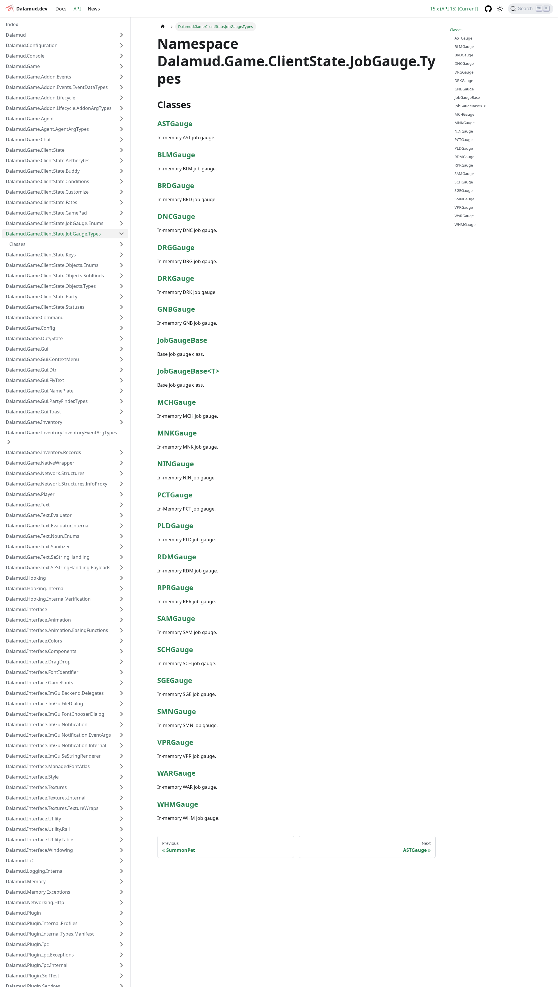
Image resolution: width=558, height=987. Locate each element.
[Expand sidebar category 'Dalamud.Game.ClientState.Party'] (121, 296)
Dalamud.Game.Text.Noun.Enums (42, 536)
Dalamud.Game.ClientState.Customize (47, 192)
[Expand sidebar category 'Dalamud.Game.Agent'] (121, 118)
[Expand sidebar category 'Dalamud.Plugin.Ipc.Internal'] (121, 965)
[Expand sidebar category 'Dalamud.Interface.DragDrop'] (121, 661)
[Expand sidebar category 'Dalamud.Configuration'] (121, 45)
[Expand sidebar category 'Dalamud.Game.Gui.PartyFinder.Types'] (121, 401)
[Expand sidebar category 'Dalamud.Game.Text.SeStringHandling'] (121, 557)
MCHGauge (176, 402)
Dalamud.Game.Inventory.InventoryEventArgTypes (61, 432)
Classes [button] (17, 244)
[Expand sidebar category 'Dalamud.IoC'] (121, 860)
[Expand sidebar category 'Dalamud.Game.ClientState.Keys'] (121, 254)
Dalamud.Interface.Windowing (39, 850)
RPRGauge (175, 587)
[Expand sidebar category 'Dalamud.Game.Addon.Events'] (121, 76)
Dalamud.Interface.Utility (33, 818)
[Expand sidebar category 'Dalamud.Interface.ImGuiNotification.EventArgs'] (121, 735)
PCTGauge (174, 494)
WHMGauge (177, 804)
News (94, 9)
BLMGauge (176, 154)
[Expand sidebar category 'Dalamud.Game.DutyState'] (121, 338)
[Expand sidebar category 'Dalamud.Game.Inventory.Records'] (121, 452)
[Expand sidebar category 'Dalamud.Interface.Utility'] (121, 818)
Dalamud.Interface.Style (32, 777)
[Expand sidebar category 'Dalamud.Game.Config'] (121, 328)
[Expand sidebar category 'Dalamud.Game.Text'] (121, 504)
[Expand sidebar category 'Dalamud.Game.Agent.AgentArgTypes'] (121, 129)
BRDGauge (175, 185)
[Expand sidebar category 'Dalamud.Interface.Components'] (121, 651)
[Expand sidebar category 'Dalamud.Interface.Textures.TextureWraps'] (121, 808)
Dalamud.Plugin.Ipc (27, 944)
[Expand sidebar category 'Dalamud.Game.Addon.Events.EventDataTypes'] (121, 87)
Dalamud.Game (23, 66)
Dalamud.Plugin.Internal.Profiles (42, 923)
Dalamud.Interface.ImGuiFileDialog (44, 703)
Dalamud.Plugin (23, 913)
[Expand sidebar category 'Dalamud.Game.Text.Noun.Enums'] (121, 536)
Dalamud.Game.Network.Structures (45, 473)
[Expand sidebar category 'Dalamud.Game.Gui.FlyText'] (121, 380)
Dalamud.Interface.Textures (36, 787)
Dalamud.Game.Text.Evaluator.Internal (48, 525)
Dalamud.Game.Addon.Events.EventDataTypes (57, 87)
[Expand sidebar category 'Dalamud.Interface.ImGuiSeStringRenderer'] (121, 756)
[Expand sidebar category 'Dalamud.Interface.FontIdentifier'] (121, 672)
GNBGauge (176, 309)
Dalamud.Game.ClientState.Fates (41, 202)
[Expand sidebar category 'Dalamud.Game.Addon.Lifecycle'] (121, 97)
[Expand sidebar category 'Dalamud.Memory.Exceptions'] (121, 892)
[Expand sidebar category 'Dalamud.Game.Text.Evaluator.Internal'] (121, 525)
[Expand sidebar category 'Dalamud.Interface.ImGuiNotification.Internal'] (121, 745)
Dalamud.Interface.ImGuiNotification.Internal (56, 745)
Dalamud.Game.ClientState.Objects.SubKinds (55, 275)
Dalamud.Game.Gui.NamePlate (40, 391)
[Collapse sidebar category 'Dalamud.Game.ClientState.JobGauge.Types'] (121, 233)
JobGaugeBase (182, 340)
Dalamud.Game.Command (35, 317)
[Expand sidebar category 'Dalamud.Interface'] (121, 609)
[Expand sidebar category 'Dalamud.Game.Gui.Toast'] (121, 411)
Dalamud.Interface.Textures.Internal (45, 798)
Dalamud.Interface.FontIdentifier (42, 672)
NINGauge (175, 463)
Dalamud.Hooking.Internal (35, 588)
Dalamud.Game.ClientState (35, 150)
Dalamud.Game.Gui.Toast (33, 411)
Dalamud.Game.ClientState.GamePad (46, 213)
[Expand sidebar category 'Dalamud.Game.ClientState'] (121, 150)
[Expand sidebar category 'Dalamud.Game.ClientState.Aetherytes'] (121, 160)
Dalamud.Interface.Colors (34, 641)
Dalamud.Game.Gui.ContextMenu (42, 359)
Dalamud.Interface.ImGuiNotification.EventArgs (58, 735)
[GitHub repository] (488, 8)
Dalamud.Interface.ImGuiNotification (46, 724)
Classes (456, 29)
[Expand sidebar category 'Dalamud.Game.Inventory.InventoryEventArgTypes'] (8, 442)
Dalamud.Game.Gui (27, 349)
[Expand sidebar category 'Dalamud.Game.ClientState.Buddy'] (121, 171)
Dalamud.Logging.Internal (35, 871)
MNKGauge (177, 433)
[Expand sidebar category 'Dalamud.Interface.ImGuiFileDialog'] (121, 703)
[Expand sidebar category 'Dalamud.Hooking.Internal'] (121, 588)
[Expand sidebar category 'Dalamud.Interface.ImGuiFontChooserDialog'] (121, 714)
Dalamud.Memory (26, 881)
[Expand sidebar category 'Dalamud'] (121, 35)
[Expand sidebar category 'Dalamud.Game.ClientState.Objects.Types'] (121, 286)
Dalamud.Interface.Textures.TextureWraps (52, 808)
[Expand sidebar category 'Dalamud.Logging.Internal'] (121, 871)
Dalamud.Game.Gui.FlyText (35, 380)
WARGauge (176, 773)
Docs (61, 9)
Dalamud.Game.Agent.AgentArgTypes (47, 129)
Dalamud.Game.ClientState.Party (41, 296)
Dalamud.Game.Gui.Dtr (31, 370)
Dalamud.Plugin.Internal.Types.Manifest (50, 934)
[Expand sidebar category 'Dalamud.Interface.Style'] (121, 776)
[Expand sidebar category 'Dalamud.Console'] (121, 55)
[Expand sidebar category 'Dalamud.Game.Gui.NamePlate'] (121, 390)
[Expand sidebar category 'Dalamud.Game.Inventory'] (121, 422)
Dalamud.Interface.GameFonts (39, 682)
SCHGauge (175, 649)
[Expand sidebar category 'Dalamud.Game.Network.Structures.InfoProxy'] (121, 483)
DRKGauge (175, 278)
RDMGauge (176, 556)
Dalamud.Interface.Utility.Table (39, 839)
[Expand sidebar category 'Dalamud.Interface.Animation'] (121, 619)
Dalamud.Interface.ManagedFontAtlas (48, 766)
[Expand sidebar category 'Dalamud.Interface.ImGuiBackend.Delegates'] (121, 693)
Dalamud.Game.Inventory (34, 422)
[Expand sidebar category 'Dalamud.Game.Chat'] (121, 139)
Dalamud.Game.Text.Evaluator (39, 515)
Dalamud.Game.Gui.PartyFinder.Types (47, 401)
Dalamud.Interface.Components (41, 651)
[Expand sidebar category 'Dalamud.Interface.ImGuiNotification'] (121, 724)
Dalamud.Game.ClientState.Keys (41, 254)
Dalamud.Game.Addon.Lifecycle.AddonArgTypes (59, 108)
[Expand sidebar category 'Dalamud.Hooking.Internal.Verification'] (121, 599)
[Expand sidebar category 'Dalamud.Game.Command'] (121, 317)
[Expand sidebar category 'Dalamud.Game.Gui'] (121, 349)
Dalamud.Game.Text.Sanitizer (38, 546)
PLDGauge (175, 525)
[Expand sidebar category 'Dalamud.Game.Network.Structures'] (121, 473)
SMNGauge (176, 711)
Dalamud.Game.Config (30, 328)
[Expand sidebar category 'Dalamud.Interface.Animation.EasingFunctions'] (121, 630)
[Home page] (162, 26)
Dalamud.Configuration (32, 45)
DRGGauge (175, 247)
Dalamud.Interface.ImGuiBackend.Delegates (55, 693)
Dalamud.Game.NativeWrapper (40, 463)
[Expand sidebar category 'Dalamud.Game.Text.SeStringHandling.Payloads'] (121, 567)
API (77, 9)
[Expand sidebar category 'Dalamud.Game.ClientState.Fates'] (121, 202)
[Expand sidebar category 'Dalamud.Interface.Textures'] (121, 787)
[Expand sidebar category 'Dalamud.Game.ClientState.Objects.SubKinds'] (121, 275)
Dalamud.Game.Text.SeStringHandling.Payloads (58, 567)
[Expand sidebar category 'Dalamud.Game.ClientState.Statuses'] (121, 307)
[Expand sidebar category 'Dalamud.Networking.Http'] (121, 902)
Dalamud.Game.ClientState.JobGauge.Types (53, 234)
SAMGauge (176, 618)
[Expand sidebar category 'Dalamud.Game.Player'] (121, 494)
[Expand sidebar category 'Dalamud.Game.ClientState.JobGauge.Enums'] (121, 223)
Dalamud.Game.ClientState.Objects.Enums (52, 265)
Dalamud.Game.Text (28, 504)
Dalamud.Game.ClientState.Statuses (45, 307)
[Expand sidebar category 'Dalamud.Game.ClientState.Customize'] (121, 192)
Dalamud (16, 35)
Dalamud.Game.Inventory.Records (43, 452)
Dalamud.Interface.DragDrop (38, 661)
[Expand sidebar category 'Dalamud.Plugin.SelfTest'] (121, 975)
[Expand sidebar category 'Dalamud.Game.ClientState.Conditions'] (121, 181)
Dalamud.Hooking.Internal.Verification (48, 599)
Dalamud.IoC (20, 860)
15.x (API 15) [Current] (454, 9)
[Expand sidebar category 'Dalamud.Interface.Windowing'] (121, 850)
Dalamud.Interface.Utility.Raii (38, 829)
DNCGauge (176, 216)
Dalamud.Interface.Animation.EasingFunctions (57, 630)
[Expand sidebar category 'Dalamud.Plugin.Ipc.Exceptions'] (121, 954)
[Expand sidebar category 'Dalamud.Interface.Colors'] (121, 640)
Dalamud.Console (25, 56)
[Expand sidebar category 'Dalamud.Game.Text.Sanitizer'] (121, 546)
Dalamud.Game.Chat (28, 139)
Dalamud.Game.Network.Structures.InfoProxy (56, 484)
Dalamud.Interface (26, 609)
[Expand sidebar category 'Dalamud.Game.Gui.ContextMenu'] (121, 359)
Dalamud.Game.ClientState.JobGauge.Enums (54, 223)
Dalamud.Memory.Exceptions (38, 892)
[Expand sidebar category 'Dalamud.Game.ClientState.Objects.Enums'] (121, 265)
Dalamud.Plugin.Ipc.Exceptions (40, 955)
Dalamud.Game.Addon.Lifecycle (40, 97)
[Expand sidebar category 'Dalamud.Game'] (121, 66)
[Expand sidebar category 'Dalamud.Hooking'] (121, 578)
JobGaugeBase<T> (188, 371)
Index (12, 24)
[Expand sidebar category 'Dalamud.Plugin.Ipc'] (121, 944)
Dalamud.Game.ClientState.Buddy (43, 171)
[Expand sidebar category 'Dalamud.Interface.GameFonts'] (121, 682)
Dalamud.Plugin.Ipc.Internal (36, 965)
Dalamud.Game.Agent (30, 118)
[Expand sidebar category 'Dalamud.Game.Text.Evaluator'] (121, 515)
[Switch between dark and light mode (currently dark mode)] (500, 8)
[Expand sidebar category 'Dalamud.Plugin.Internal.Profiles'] (121, 923)
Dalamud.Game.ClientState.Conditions (47, 181)
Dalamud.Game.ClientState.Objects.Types (51, 286)
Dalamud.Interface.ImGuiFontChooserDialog (55, 714)
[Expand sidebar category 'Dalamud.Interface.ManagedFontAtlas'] (121, 766)
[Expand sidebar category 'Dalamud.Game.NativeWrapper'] (121, 462)
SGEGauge (174, 680)
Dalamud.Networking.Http (35, 902)
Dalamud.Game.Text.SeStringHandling (48, 557)
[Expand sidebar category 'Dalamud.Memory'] (121, 881)
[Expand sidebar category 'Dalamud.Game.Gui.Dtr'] (121, 369)
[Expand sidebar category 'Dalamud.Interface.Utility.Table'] (121, 839)
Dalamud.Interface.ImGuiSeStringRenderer (53, 756)
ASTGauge (174, 123)
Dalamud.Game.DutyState (34, 338)
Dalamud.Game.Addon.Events (38, 77)
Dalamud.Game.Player (30, 494)
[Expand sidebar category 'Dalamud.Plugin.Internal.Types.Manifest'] (121, 933)
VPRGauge (175, 742)
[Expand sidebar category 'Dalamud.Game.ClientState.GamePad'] (121, 212)
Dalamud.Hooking (26, 578)
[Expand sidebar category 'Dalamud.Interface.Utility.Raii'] (121, 829)
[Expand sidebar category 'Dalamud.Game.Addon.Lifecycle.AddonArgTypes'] (121, 108)
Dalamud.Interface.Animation (38, 620)
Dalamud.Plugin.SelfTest (32, 975)
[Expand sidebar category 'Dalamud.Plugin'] (121, 913)
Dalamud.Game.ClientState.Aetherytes (48, 160)
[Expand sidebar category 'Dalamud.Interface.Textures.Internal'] (121, 797)
